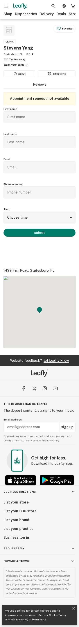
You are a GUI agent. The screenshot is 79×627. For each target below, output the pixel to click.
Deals (61, 14)
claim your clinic (14, 64)
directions (59, 73)
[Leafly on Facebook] (23, 388)
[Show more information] (27, 65)
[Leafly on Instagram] (45, 388)
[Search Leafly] (53, 6)
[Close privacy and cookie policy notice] (73, 608)
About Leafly (14, 548)
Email (7, 159)
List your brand (16, 520)
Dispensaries (26, 14)
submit (39, 232)
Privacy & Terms (16, 560)
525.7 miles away (14, 59)
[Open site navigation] (6, 6)
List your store (16, 502)
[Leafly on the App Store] (20, 480)
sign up (67, 427)
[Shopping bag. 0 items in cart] (72, 6)
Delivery (47, 14)
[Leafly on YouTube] (55, 388)
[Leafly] (20, 6)
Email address (13, 419)
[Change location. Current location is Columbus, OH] (64, 6)
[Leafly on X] (34, 388)
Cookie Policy (57, 615)
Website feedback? (39, 360)
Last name (10, 134)
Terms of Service (25, 440)
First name (10, 109)
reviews (39, 84)
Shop (8, 14)
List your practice (19, 529)
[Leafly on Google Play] (57, 480)
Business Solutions (20, 491)
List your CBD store (20, 511)
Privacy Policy (19, 619)
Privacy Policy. (50, 440)
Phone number (13, 184)
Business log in (16, 537)
